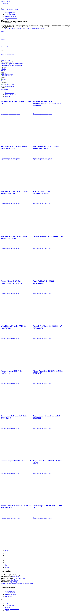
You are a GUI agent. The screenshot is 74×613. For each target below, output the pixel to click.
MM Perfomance (6, 76)
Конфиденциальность (12, 609)
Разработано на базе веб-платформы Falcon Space (17, 583)
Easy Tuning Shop (19, 578)
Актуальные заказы (11, 18)
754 (6, 566)
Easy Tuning (14, 9)
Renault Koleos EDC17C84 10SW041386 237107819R (11, 282)
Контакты (8, 610)
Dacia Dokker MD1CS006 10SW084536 (43, 282)
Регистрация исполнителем (35, 28)
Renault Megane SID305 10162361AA (16, 461)
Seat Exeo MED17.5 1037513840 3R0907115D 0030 (46, 147)
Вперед (7, 567)
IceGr (3, 70)
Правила (7, 607)
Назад (6, 550)
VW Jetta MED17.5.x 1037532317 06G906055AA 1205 (46, 192)
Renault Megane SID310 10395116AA (48, 236)
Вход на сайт (9, 596)
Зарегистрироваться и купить (10, 114)
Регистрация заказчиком (17, 28)
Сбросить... (11, 60)
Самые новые (9, 93)
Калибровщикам (10, 605)
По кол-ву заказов (10, 94)
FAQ (6, 603)
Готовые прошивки (11, 16)
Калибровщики (10, 14)
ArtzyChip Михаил (7, 86)
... (5, 564)
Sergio (3, 81)
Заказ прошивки (10, 13)
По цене (7, 96)
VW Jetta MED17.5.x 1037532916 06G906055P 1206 (14, 192)
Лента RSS (4, 89)
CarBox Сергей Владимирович (11, 65)
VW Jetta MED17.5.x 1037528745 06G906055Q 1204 (14, 237)
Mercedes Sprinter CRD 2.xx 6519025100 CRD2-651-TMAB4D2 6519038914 (47, 103)
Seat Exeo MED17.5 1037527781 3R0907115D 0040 (14, 147)
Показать (4, 60)
